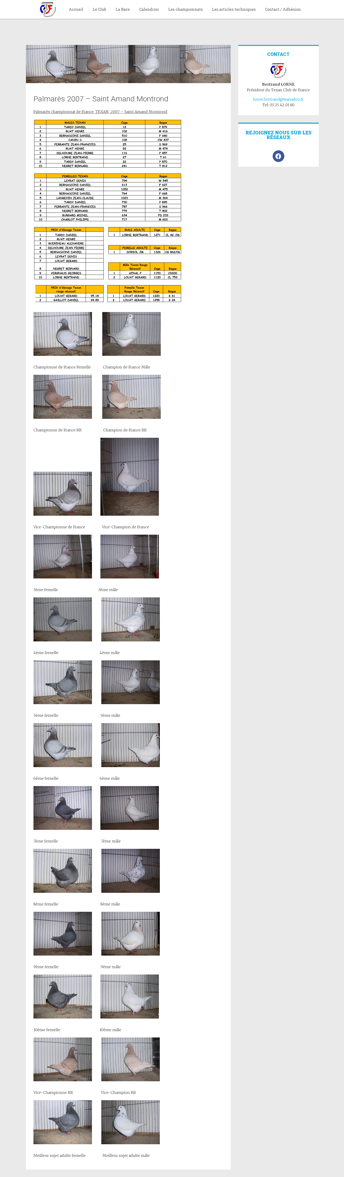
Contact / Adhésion (283, 9)
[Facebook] (278, 156)
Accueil (76, 9)
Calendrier (149, 9)
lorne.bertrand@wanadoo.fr (278, 99)
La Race (123, 9)
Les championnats (185, 9)
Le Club (99, 9)
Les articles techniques (234, 9)
